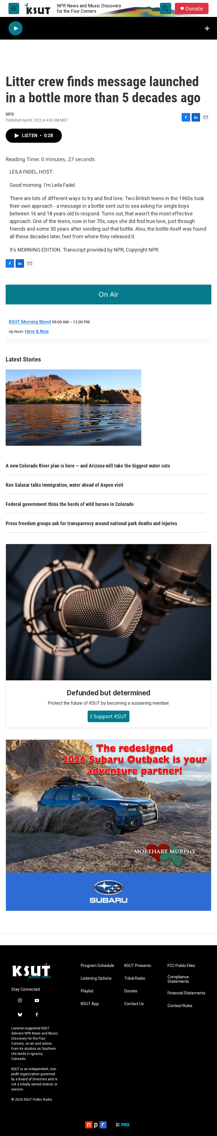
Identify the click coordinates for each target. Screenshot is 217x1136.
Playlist (87, 991)
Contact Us (134, 1004)
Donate (194, 9)
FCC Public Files (181, 966)
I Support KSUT (108, 716)
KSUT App (90, 1004)
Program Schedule (97, 966)
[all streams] (208, 28)
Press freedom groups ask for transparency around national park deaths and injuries (91, 523)
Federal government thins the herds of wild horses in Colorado (70, 504)
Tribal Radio (134, 978)
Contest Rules (180, 1006)
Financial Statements (186, 993)
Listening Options (96, 978)
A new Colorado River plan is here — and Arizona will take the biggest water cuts (88, 466)
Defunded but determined (108, 693)
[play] (15, 28)
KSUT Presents (137, 966)
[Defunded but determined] (108, 612)
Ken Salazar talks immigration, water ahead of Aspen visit (64, 485)
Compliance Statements (178, 979)
